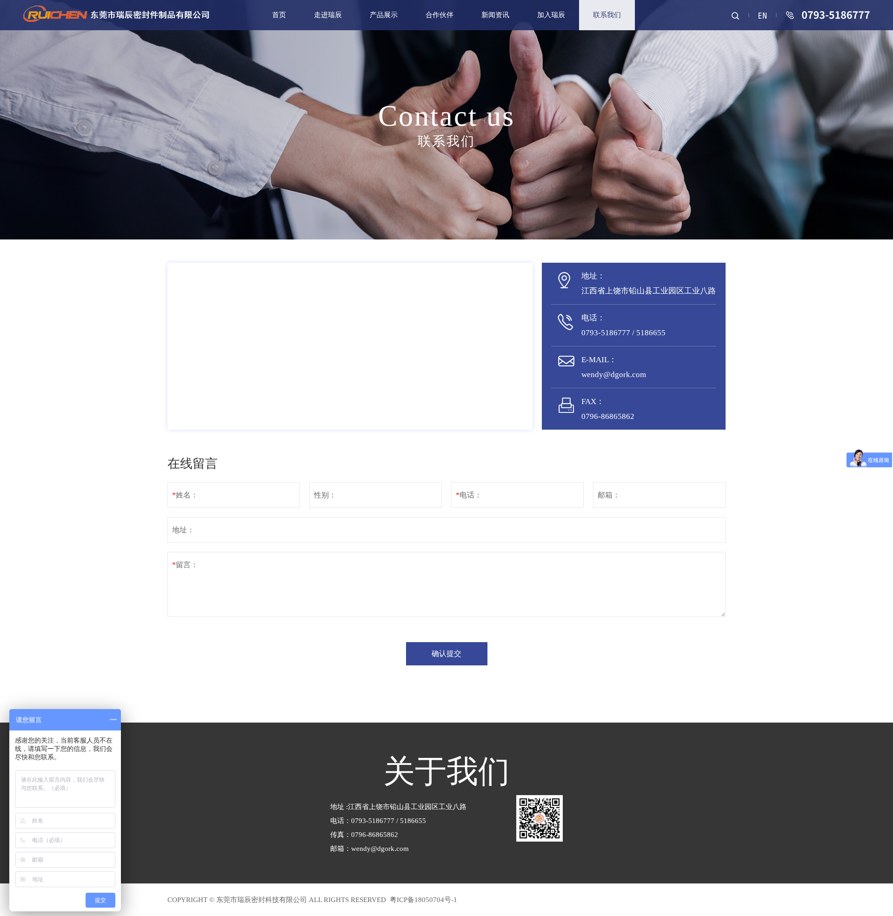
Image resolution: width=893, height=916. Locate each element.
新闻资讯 (495, 15)
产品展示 (384, 15)
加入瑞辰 (551, 15)
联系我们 (607, 15)
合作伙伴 (439, 15)
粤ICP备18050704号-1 (422, 899)
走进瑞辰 (328, 15)
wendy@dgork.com (380, 848)
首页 (279, 15)
